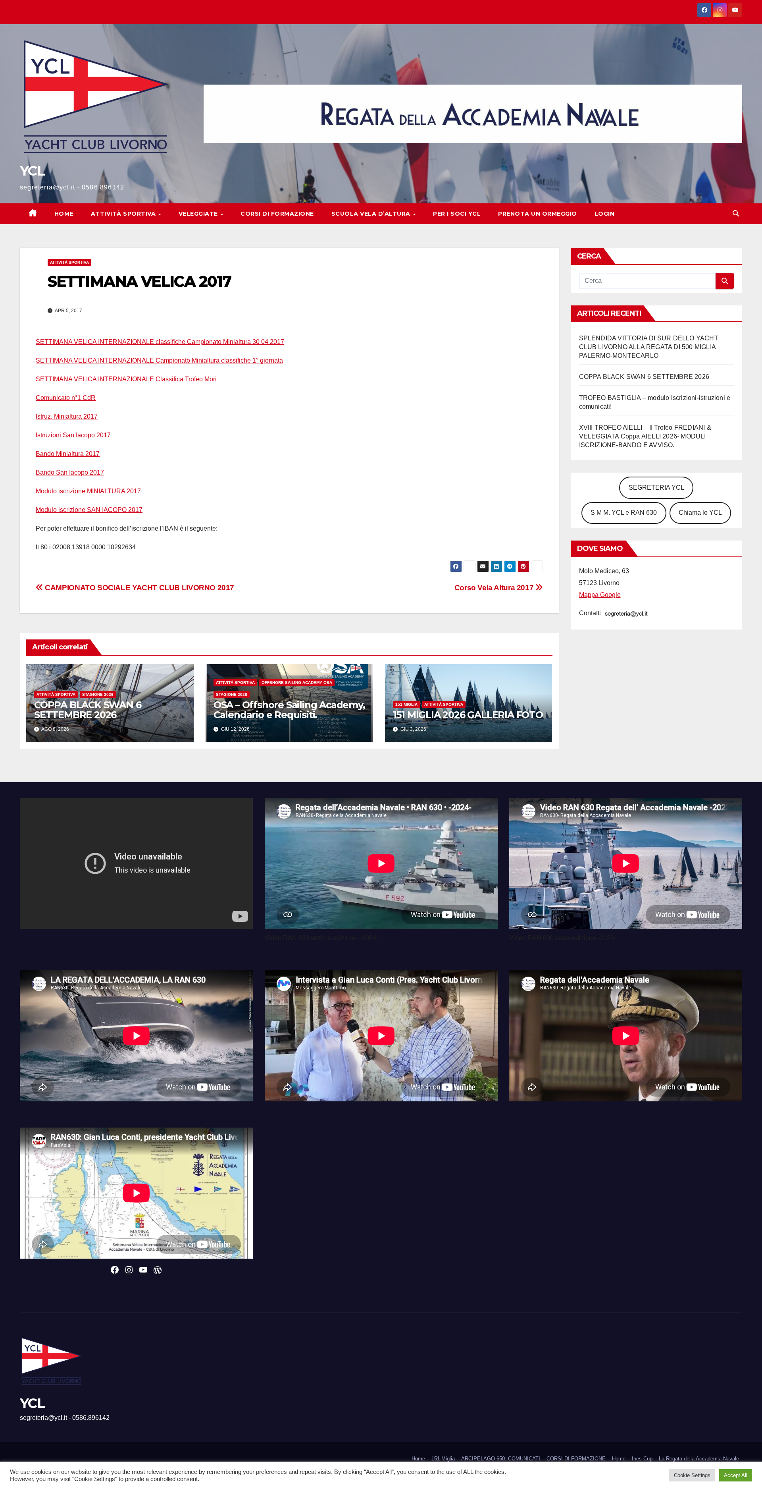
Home (63, 213)
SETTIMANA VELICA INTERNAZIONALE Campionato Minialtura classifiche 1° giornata (159, 360)
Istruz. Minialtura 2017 (67, 416)
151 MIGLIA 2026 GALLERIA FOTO (468, 714)
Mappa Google (600, 594)
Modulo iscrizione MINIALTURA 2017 (88, 491)
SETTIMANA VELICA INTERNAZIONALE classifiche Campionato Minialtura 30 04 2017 (160, 341)
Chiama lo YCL (700, 512)
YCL (32, 170)
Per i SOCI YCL (457, 213)
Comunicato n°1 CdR (66, 397)
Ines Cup (642, 1459)
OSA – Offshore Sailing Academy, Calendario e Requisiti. (289, 709)
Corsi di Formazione (277, 213)
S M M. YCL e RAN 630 (624, 512)
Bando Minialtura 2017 (68, 453)
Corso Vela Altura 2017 (494, 587)
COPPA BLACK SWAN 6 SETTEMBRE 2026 (87, 709)
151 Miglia (406, 704)
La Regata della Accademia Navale (699, 1459)
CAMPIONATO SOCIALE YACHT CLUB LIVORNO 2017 (138, 587)
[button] (736, 213)
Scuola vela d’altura (371, 213)
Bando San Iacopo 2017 (70, 472)
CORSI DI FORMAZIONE (576, 1459)
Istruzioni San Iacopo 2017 (73, 435)
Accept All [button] (735, 1475)
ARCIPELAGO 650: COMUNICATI (500, 1459)
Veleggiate (199, 213)
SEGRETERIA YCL (656, 487)
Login (605, 213)
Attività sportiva (124, 213)
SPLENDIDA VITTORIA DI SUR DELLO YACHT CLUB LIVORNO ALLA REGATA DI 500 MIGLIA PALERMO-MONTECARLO (648, 347)
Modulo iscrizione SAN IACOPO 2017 (89, 509)
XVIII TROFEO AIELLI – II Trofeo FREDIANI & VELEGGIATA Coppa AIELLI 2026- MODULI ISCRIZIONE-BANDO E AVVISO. (645, 436)
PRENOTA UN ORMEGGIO (537, 213)
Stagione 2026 (98, 694)
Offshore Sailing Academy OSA (297, 682)
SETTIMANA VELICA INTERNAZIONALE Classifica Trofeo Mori (126, 379)
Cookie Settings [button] (692, 1475)
